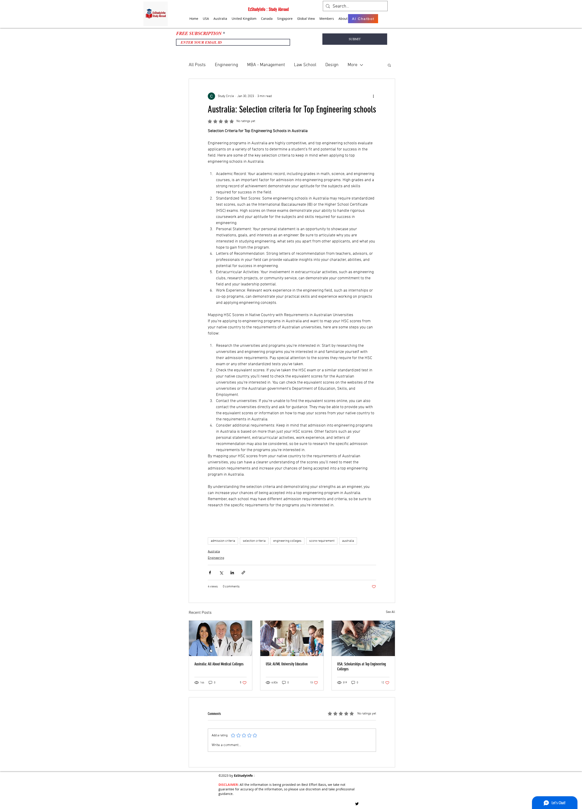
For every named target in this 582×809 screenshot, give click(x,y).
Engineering (226, 65)
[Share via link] (243, 572)
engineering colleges (287, 541)
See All (390, 612)
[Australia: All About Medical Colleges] (220, 638)
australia (348, 541)
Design (332, 65)
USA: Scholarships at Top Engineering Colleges (361, 667)
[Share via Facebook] (210, 572)
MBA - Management (266, 65)
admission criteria (223, 541)
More (352, 65)
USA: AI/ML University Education (287, 664)
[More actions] (373, 96)
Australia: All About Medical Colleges (218, 664)
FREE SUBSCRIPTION (199, 33)
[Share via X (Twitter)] (221, 572)
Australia (214, 552)
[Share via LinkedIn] (232, 572)
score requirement (321, 541)
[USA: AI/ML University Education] (292, 638)
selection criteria (254, 541)
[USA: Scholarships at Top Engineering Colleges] (363, 638)
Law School (305, 65)
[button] (389, 65)
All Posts (197, 65)
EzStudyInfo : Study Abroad (268, 9)
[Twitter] (357, 804)
